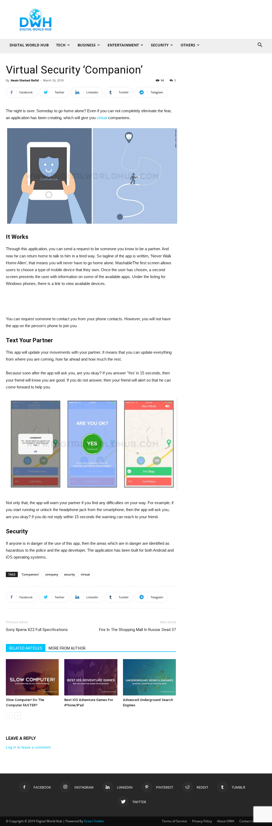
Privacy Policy (202, 821)
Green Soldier (94, 821)
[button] (259, 45)
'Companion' (30, 574)
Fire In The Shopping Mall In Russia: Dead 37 (137, 629)
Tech (61, 44)
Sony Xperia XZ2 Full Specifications (37, 629)
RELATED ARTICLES (25, 648)
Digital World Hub (29, 44)
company (51, 574)
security (69, 574)
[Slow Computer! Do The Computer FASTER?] (32, 677)
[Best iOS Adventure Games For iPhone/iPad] (90, 677)
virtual (102, 117)
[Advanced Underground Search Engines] (149, 677)
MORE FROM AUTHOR (67, 648)
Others (188, 44)
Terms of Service (174, 821)
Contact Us (247, 821)
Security (160, 44)
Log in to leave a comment (28, 747)
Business (87, 44)
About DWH (225, 821)
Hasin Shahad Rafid (25, 80)
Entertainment (123, 44)
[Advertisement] (169, 19)
